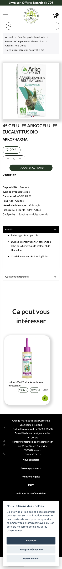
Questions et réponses (17, 276)
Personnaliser (31, 558)
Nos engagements (31, 468)
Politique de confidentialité (30, 493)
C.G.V (31, 485)
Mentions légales (31, 476)
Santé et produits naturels (33, 214)
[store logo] (31, 16)
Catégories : (9, 214)
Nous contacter (31, 459)
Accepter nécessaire (31, 549)
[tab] (31, 276)
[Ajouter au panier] (45, 398)
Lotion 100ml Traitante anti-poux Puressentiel (25, 384)
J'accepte (31, 540)
